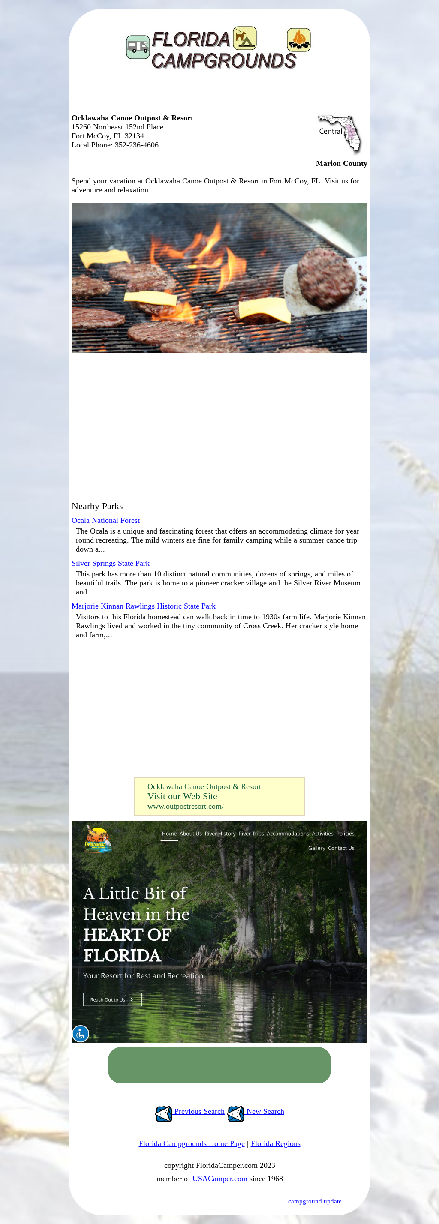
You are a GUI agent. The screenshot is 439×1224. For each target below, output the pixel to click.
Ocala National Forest (106, 520)
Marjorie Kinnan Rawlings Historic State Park (144, 606)
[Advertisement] (217, 96)
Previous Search (198, 1111)
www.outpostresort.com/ (185, 806)
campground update (315, 1201)
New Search (264, 1111)
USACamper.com (219, 1178)
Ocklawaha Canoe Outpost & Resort (204, 786)
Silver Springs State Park (111, 563)
